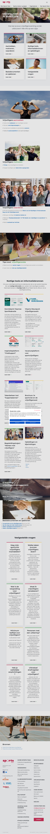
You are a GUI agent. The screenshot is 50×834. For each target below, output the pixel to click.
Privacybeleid (37, 410)
